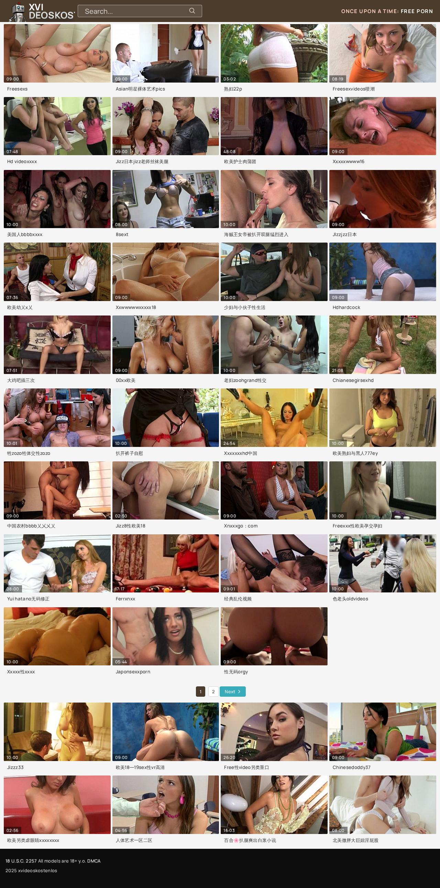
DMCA (93, 861)
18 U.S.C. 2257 (21, 861)
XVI (70, 11)
